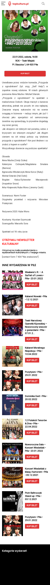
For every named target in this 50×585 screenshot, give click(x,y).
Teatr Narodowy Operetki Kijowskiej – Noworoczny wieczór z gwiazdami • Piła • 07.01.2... (36, 327)
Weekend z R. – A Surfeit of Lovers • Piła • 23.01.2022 (34, 275)
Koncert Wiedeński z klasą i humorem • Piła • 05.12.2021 (36, 471)
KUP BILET (32, 284)
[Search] (43, 3)
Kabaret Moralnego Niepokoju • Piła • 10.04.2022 (35, 350)
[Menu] (3, 3)
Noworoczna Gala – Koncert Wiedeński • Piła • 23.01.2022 (35, 447)
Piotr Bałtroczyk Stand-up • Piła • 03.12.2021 (33, 496)
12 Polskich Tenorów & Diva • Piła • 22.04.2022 (36, 423)
